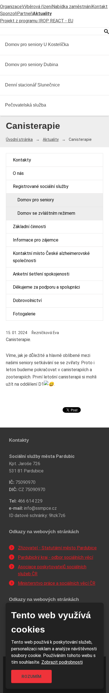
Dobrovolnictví (27, 300)
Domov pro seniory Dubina (31, 64)
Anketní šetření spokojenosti (41, 274)
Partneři (25, 13)
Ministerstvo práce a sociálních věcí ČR (56, 583)
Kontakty (22, 160)
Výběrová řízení (37, 6)
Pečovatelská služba (25, 105)
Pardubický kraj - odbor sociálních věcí (55, 557)
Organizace (11, 6)
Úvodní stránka (19, 139)
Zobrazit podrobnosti (62, 662)
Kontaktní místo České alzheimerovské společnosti (51, 257)
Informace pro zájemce (35, 240)
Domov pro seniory (35, 199)
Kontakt (100, 6)
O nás (18, 173)
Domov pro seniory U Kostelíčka (37, 44)
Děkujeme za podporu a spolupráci (46, 287)
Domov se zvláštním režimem (46, 213)
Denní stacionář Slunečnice (32, 85)
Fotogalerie (24, 314)
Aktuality (42, 13)
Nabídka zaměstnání (72, 6)
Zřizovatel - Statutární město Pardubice (57, 547)
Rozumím (31, 676)
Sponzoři (8, 13)
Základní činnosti (29, 226)
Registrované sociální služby (40, 186)
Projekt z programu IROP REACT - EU (36, 20)
